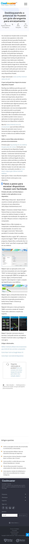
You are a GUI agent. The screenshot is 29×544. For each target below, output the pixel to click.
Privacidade (14, 530)
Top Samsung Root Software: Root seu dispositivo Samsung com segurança (13, 452)
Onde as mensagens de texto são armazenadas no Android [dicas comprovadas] (15, 447)
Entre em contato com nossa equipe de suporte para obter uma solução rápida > (16, 372)
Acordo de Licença (14, 532)
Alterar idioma (14, 522)
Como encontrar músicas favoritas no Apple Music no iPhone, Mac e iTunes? (14, 457)
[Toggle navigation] (25, 4)
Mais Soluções (18, 26)
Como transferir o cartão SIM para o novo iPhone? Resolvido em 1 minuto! (14, 462)
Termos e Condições (14, 528)
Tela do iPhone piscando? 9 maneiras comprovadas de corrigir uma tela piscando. (14, 467)
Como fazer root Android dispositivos (12, 356)
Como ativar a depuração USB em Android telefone (13, 171)
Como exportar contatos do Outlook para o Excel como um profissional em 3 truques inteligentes (14, 473)
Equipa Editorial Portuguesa (5, 26)
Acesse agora (22, 515)
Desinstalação (14, 533)
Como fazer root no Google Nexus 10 (12, 352)
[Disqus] (15, 414)
